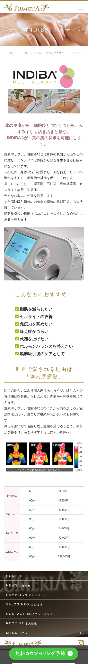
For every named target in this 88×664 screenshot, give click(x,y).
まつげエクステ (55, 53)
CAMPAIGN (26, 595)
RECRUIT (21, 623)
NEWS (18, 585)
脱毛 (11, 53)
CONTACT (29, 614)
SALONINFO (24, 604)
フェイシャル (33, 53)
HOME (17, 576)
